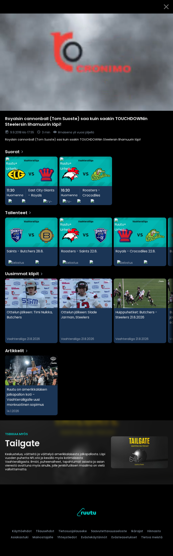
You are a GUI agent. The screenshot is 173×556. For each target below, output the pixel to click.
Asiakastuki (19, 537)
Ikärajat (137, 531)
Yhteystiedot (67, 537)
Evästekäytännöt (94, 537)
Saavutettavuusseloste (109, 531)
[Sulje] (166, 7)
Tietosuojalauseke (72, 531)
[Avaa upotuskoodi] (165, 18)
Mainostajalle (42, 537)
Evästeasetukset (124, 537)
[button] (86, 62)
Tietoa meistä (151, 537)
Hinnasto (154, 531)
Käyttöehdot (22, 531)
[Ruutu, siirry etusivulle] (86, 513)
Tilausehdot (45, 531)
